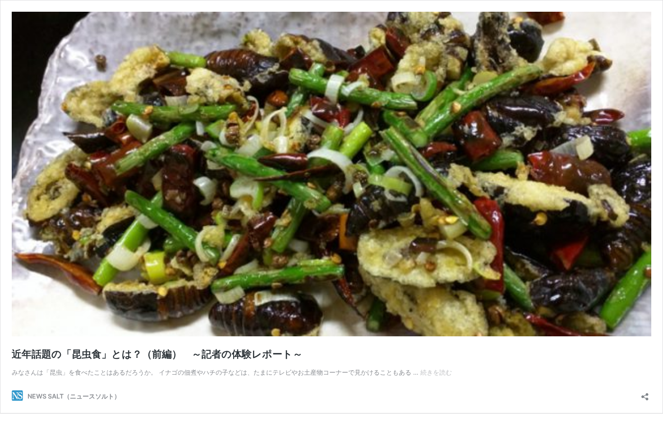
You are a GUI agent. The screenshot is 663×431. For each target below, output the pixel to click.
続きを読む (436, 372)
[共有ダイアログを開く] (645, 394)
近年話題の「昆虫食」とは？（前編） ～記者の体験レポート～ (157, 354)
